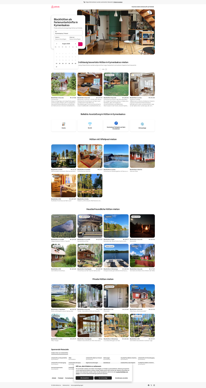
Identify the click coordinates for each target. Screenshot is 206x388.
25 (59, 63)
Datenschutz (66, 385)
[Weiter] (106, 69)
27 (66, 63)
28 (69, 63)
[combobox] (68, 33)
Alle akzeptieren (84, 378)
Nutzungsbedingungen (77, 385)
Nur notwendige (103, 378)
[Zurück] (100, 69)
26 (62, 63)
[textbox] (61, 39)
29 (72, 63)
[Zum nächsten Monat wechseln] (75, 43)
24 (56, 63)
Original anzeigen (117, 2)
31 (56, 67)
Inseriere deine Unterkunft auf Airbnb (143, 7)
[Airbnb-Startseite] (55, 6)
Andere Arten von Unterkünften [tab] (59, 353)
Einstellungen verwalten (121, 378)
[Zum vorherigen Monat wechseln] (56, 43)
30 (75, 63)
